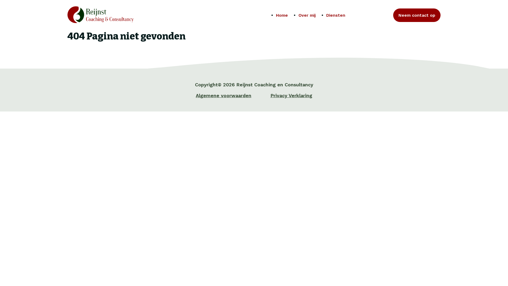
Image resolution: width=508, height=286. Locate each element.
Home (282, 15)
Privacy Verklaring (291, 95)
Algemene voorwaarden (223, 95)
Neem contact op (416, 15)
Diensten (335, 15)
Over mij (307, 15)
